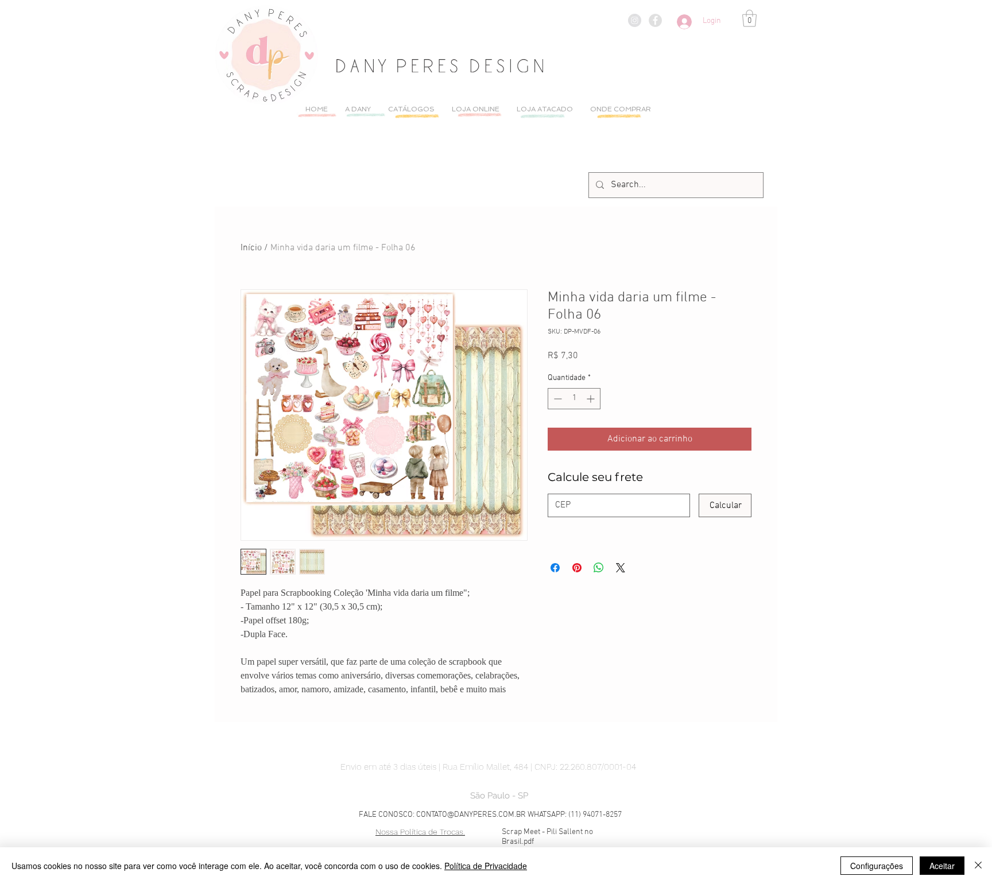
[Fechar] (978, 865)
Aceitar (942, 865)
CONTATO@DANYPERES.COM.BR (471, 815)
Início (251, 248)
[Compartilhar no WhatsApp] (599, 568)
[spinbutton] (574, 399)
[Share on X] (620, 568)
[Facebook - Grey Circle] (655, 20)
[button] (749, 18)
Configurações (876, 865)
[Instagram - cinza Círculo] (634, 20)
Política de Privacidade (485, 865)
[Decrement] (556, 399)
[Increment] (591, 399)
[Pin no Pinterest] (577, 568)
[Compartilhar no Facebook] (555, 568)
